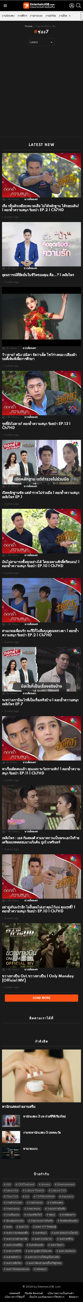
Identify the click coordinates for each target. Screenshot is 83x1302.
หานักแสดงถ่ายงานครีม (18, 1107)
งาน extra (67, 1196)
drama (45, 1184)
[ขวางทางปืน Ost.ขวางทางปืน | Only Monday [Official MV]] (41, 945)
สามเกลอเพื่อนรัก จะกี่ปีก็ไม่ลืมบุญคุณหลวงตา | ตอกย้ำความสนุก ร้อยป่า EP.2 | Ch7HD (40, 633)
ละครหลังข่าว (13, 1257)
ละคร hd (23, 1227)
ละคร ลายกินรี (13, 1251)
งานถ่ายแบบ (36, 16)
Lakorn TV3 (58, 1190)
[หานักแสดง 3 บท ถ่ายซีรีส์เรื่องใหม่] (11, 1121)
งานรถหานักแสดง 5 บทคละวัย (42, 1132)
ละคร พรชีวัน (66, 1239)
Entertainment (65, 1184)
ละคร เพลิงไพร (13, 1263)
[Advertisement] (41, 91)
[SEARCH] (78, 6)
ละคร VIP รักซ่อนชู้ (45, 1227)
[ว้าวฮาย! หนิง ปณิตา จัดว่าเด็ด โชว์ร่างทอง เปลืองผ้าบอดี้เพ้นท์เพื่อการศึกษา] (41, 316)
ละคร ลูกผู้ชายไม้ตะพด (40, 1251)
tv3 (27, 1196)
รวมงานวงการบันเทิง (42, 1221)
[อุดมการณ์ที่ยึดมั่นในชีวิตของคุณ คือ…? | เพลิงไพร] (41, 244)
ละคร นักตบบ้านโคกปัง (66, 1233)
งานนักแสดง (8, 16)
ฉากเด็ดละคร (30, 199)
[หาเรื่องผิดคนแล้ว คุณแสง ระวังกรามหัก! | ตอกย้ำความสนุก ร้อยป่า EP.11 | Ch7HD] (41, 738)
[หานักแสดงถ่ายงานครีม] (41, 1076)
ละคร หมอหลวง (67, 1251)
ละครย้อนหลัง (36, 1245)
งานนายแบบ (33, 1208)
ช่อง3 (52, 1214)
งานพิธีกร (22, 16)
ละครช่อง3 (41, 1233)
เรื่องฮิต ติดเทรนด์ (34, 1293)
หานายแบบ (30, 1149)
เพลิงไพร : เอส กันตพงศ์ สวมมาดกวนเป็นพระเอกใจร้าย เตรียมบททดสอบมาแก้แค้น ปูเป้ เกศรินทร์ (40, 840)
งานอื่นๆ (63, 16)
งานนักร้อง (51, 16)
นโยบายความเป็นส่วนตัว (61, 1293)
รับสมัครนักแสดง (69, 1221)
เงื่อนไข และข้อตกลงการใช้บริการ (46, 1297)
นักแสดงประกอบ (15, 1221)
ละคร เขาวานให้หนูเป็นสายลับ (43, 1257)
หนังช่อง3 (41, 1269)
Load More (41, 998)
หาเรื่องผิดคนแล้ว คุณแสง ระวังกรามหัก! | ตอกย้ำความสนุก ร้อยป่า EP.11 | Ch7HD (41, 771)
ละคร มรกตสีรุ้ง (14, 1245)
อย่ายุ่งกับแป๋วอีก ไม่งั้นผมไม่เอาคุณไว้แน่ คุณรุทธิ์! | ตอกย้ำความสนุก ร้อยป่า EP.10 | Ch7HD (38, 909)
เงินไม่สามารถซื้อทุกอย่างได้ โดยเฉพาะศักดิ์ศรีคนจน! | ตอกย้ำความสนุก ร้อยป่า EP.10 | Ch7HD (41, 564)
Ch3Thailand (26, 1184)
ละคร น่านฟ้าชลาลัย (16, 1239)
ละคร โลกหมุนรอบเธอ (17, 1269)
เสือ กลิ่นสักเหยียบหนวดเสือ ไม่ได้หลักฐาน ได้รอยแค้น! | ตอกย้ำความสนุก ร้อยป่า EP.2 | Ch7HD (40, 208)
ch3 (8, 1184)
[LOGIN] (71, 6)
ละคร (9, 1227)
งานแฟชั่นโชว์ (34, 1214)
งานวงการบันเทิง (56, 1208)
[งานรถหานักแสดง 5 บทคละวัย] (11, 1137)
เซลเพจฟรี (14, 1293)
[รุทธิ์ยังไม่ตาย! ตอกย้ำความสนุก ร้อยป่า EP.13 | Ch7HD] (41, 393)
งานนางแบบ (13, 1208)
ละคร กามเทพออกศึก (17, 1233)
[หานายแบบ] (11, 1153)
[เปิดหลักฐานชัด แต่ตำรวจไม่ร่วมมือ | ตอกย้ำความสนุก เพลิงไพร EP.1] (41, 462)
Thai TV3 (12, 1196)
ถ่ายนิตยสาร (68, 1214)
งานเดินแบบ (12, 1214)
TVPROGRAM (45, 1196)
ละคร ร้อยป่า (57, 1245)
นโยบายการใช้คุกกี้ (15, 1297)
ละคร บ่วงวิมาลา (43, 1239)
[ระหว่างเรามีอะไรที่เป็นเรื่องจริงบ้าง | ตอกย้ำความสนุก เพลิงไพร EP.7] (41, 669)
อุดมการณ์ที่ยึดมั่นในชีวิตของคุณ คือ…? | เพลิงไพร (38, 275)
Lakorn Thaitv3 (34, 1190)
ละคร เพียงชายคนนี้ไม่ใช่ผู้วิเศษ (45, 1263)
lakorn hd (12, 1190)
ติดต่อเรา (74, 1297)
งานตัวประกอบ (14, 1202)
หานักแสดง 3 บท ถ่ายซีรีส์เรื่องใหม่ (44, 1116)
